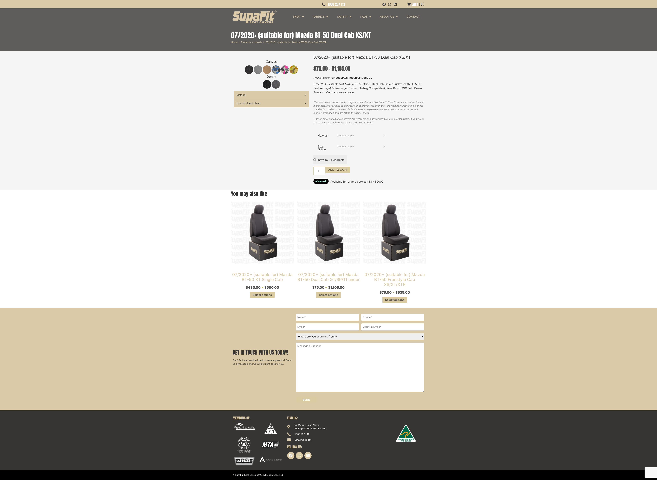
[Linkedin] (308, 455)
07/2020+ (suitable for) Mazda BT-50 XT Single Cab (262, 277)
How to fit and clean (248, 103)
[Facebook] (290, 455)
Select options (262, 295)
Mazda (258, 42)
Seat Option (322, 148)
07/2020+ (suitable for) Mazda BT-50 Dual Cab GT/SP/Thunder (328, 277)
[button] (271, 95)
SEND (306, 399)
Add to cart (337, 169)
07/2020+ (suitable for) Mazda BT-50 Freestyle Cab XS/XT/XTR (394, 279)
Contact (413, 16)
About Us (387, 16)
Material (241, 95)
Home (234, 42)
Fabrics (319, 16)
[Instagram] (299, 455)
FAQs (364, 16)
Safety (342, 16)
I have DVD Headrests (330, 160)
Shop (296, 16)
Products (246, 42)
